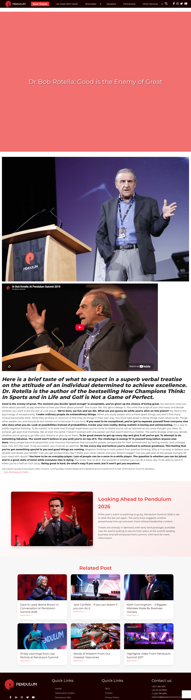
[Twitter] (181, 3)
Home (58, 688)
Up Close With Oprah (67, 4)
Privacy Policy (112, 697)
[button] (168, 3)
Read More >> (26, 615)
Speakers (111, 4)
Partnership (129, 4)
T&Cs (107, 688)
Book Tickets (40, 4)
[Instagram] (177, 3)
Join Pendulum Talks (15, 472)
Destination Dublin (65, 693)
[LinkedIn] (16, 697)
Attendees (90, 4)
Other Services (150, 4)
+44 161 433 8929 (159, 690)
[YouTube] (185, 3)
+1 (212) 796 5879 (159, 693)
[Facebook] (174, 3)
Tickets (108, 693)
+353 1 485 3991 (158, 686)
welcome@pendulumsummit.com (167, 697)
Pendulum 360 (63, 697)
